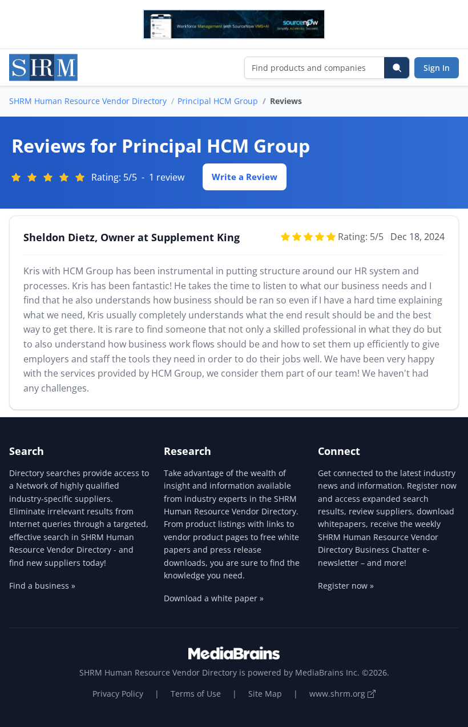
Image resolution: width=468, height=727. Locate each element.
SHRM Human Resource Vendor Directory (88, 100)
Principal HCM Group (217, 100)
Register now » (346, 585)
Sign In (436, 67)
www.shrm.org (338, 693)
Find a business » (42, 585)
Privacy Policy (117, 693)
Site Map (265, 693)
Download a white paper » (214, 598)
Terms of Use (196, 693)
